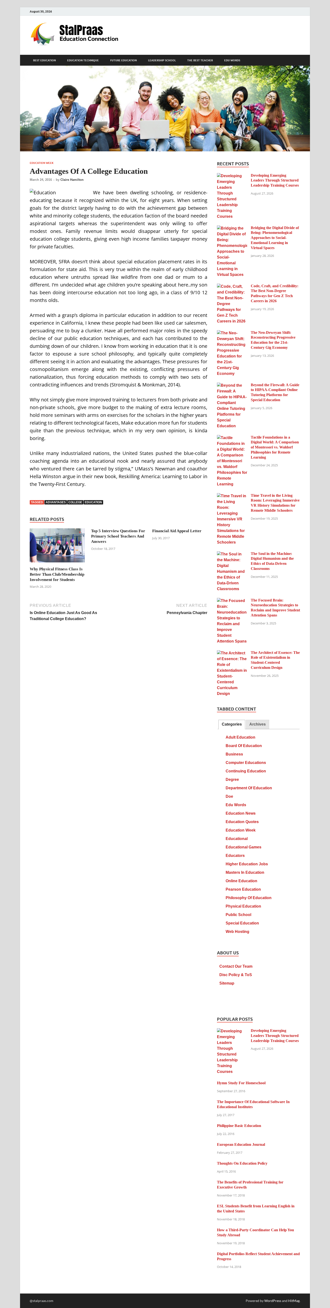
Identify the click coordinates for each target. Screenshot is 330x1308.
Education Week (42, 163)
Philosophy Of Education (249, 898)
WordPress (272, 1301)
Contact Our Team (235, 966)
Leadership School (162, 60)
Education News (241, 813)
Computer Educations (246, 763)
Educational (237, 839)
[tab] (231, 724)
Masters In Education (245, 872)
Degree (232, 779)
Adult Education (240, 737)
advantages (56, 502)
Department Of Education (249, 788)
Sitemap (226, 983)
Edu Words (232, 60)
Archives (257, 724)
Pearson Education (243, 889)
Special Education (242, 923)
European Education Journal (241, 1144)
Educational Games (243, 847)
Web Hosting (237, 932)
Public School (238, 915)
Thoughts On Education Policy (242, 1163)
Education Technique (83, 60)
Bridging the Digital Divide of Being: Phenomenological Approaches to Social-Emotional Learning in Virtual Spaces (275, 238)
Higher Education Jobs (247, 864)
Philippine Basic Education (239, 1126)
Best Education (44, 60)
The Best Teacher (200, 60)
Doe (229, 796)
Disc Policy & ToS (235, 975)
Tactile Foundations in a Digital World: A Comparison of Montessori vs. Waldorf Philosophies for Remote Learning (275, 447)
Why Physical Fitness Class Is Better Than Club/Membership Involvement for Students (57, 574)
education (93, 502)
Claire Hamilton (72, 180)
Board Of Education (244, 746)
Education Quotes (242, 822)
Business (234, 754)
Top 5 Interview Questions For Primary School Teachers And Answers (118, 536)
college (75, 502)
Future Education (123, 60)
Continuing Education (246, 771)
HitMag (294, 1301)
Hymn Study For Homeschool (241, 1083)
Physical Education (243, 906)
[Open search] (297, 60)
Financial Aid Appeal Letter (176, 531)
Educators (235, 855)
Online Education (241, 881)
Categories (232, 724)
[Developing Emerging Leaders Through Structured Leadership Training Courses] (232, 176)
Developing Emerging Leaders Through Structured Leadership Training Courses (275, 180)
